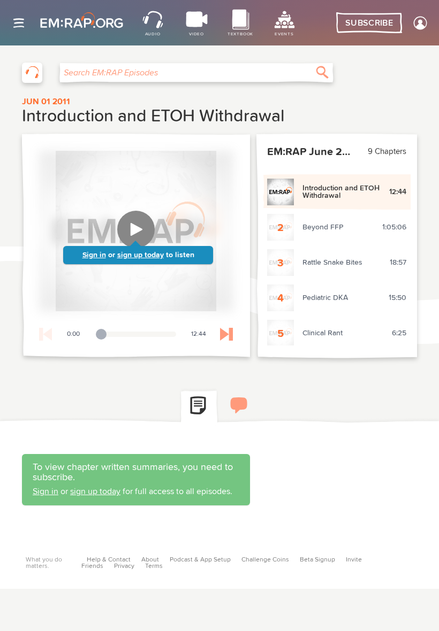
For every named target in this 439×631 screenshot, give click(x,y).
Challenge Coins (265, 560)
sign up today (140, 255)
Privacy (124, 566)
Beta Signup (317, 560)
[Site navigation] (19, 23)
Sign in (94, 255)
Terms (154, 566)
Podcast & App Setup (200, 560)
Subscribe (369, 23)
